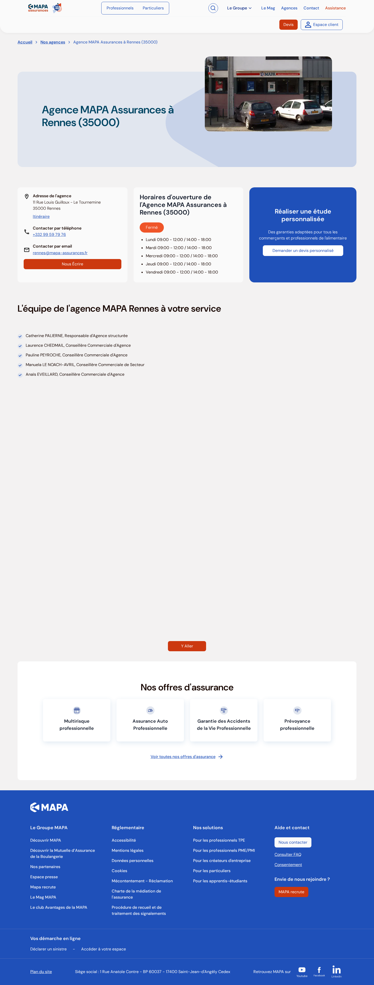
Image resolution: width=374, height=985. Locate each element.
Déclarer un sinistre (48, 949)
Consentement (288, 864)
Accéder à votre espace (103, 949)
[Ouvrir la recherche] (213, 8)
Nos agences (52, 42)
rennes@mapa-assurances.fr (60, 252)
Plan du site (41, 971)
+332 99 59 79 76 (49, 234)
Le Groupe (237, 8)
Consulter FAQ (288, 854)
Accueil (25, 42)
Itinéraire (41, 216)
